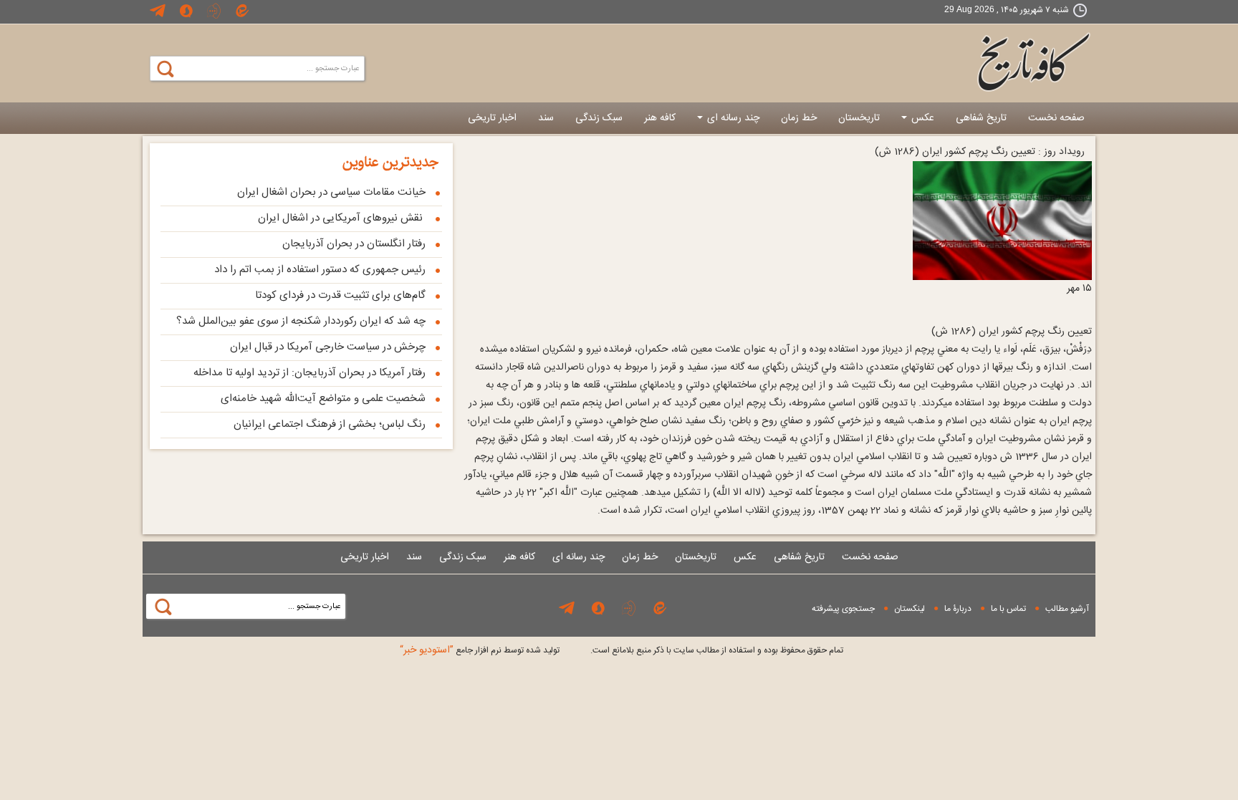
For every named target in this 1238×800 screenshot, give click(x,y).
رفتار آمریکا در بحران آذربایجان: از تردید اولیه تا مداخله (309, 373)
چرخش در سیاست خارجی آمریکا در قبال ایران (328, 347)
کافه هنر (660, 118)
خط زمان (799, 118)
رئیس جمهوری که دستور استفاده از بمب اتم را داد (320, 270)
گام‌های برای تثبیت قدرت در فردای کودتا (340, 295)
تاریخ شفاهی (981, 118)
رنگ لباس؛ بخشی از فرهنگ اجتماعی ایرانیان (330, 424)
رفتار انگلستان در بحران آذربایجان (354, 244)
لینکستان (909, 609)
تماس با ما (1008, 609)
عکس (921, 118)
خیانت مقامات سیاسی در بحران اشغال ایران (331, 192)
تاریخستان (859, 118)
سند (546, 118)
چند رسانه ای (731, 118)
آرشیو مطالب (1067, 609)
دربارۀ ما (957, 609)
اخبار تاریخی (492, 118)
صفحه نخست (1056, 118)
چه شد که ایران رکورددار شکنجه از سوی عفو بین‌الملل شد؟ (301, 321)
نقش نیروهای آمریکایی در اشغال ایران (342, 218)
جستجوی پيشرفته (843, 609)
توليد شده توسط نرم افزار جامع (480, 650)
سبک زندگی (599, 118)
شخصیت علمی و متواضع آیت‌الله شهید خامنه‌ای (323, 399)
